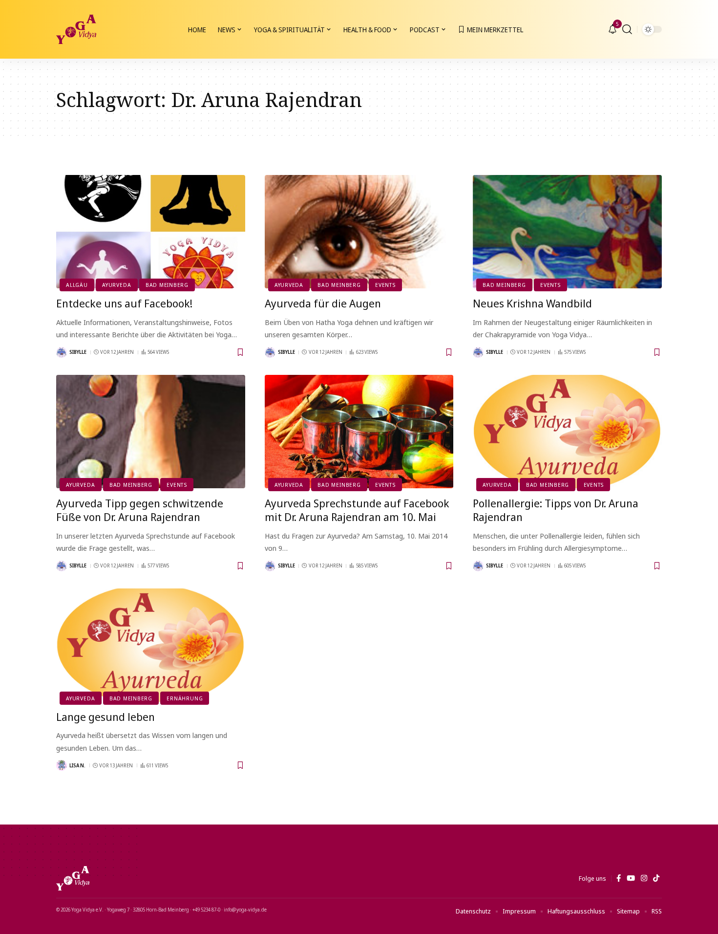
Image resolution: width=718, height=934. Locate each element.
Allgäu (77, 284)
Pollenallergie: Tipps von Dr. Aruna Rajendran (555, 510)
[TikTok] (656, 878)
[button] (627, 29)
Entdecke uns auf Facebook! (124, 303)
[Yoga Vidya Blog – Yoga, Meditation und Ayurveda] (72, 878)
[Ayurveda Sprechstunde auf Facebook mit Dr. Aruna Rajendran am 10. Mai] (359, 431)
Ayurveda (116, 284)
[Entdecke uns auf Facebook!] (150, 231)
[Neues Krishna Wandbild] (567, 231)
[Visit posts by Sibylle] (61, 352)
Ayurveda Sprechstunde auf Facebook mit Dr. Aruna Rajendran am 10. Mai (357, 510)
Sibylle (77, 351)
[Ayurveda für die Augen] (359, 231)
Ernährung (185, 698)
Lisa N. (77, 765)
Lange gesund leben (105, 716)
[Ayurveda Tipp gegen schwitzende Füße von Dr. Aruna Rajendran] (150, 431)
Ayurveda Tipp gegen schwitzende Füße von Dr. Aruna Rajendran (139, 510)
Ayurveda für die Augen (323, 303)
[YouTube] (630, 878)
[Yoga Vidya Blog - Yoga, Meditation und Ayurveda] (76, 29)
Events (385, 284)
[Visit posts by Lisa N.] (61, 765)
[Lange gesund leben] (150, 645)
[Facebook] (618, 878)
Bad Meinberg (167, 284)
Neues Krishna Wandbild (532, 303)
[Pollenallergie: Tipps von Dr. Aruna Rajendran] (567, 431)
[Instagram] (644, 878)
